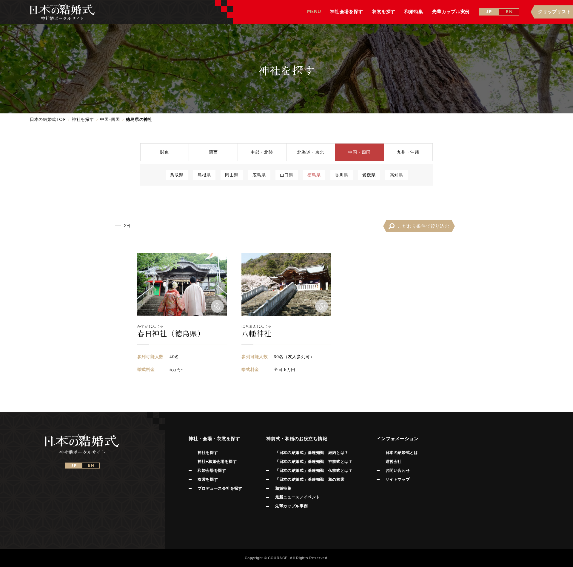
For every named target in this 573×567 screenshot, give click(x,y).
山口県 (286, 174)
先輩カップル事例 (291, 506)
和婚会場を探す (212, 470)
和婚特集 (283, 488)
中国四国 (359, 152)
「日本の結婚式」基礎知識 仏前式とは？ (313, 470)
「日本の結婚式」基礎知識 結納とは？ (312, 452)
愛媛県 (369, 174)
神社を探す (208, 452)
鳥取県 (177, 174)
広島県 (259, 174)
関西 (213, 152)
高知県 (396, 174)
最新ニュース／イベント (297, 497)
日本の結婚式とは (402, 452)
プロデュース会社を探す (220, 488)
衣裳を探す (208, 479)
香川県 (341, 174)
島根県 (204, 174)
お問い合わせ (398, 470)
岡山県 (231, 174)
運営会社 (394, 461)
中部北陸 (262, 152)
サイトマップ (398, 479)
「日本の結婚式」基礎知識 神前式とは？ (313, 461)
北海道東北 (310, 152)
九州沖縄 (408, 152)
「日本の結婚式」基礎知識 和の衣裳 (309, 479)
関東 (164, 152)
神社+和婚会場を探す (217, 461)
